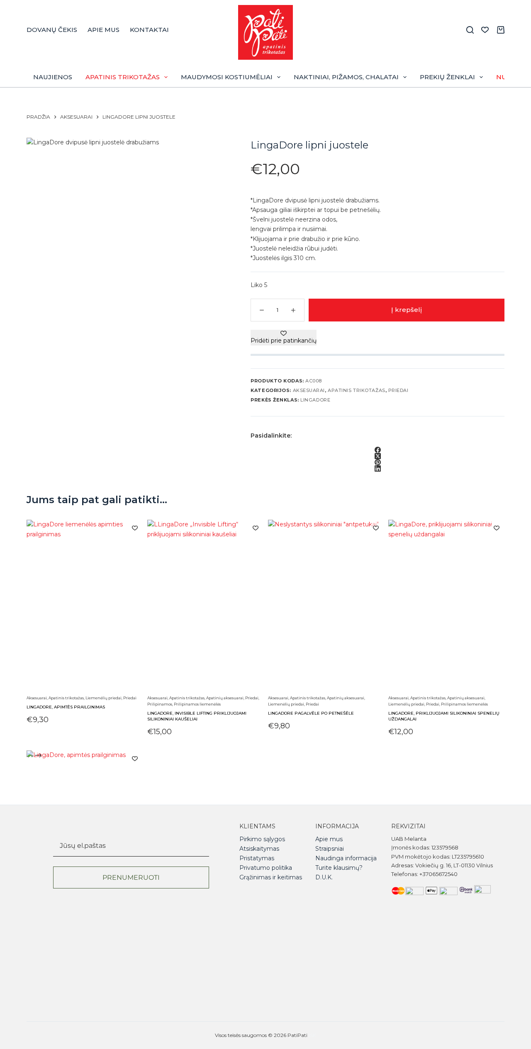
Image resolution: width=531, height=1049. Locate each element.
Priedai (398, 390)
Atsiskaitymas (259, 848)
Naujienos (52, 77)
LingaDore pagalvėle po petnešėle (311, 713)
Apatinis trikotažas (122, 77)
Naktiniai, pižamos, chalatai (346, 77)
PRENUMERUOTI (131, 877)
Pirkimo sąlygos (262, 839)
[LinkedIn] (377, 468)
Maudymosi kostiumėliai (227, 77)
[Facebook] (377, 450)
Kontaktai (149, 30)
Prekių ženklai (447, 77)
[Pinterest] (377, 462)
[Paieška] (470, 30)
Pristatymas (256, 858)
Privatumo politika (265, 867)
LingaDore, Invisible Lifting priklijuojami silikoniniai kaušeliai (196, 716)
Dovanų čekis (52, 30)
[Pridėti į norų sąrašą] (135, 527)
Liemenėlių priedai (103, 698)
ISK (312, 1035)
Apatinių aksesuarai (225, 698)
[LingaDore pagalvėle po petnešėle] (326, 606)
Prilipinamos (159, 704)
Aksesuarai (309, 390)
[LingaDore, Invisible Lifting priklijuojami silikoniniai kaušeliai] (205, 606)
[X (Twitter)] (377, 456)
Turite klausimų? (339, 867)
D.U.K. (324, 877)
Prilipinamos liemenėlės (197, 704)
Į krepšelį (406, 310)
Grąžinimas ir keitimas (270, 877)
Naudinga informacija (346, 858)
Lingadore (315, 400)
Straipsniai (329, 848)
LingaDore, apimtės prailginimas (66, 707)
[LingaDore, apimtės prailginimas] (85, 606)
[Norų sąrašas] (485, 30)
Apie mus (103, 30)
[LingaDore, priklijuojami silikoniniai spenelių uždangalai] (446, 606)
